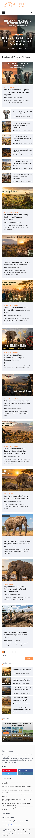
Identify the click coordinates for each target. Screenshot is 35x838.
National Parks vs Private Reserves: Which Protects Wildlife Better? (21, 708)
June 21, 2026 (26, 684)
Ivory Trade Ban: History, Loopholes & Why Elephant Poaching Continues (14, 357)
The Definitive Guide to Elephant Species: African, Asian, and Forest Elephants (17, 41)
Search (4, 655)
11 (11, 652)
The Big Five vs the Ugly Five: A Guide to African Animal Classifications (22, 125)
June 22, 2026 (26, 673)
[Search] (31, 12)
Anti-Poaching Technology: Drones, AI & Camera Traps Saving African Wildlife (17, 403)
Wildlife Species (17, 34)
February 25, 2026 (27, 143)
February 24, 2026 (27, 130)
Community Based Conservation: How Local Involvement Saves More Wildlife (17, 309)
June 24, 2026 (26, 712)
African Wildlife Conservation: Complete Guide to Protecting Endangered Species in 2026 (15, 450)
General (6, 733)
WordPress (5, 836)
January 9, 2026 (27, 116)
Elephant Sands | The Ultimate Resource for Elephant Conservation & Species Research (16, 832)
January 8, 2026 (22, 48)
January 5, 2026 (17, 739)
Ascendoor (20, 834)
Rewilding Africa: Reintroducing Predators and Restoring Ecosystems (16, 217)
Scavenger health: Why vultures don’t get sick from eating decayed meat (22, 176)
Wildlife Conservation (11, 212)
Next (14, 652)
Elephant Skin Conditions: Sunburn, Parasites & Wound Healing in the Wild (15, 589)
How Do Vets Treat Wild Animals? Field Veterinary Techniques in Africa (16, 634)
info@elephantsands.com (13, 825)
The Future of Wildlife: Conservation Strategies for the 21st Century (22, 138)
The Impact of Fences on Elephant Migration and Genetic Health (22, 163)
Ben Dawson (13, 48)
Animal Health (8, 493)
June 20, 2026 (26, 693)
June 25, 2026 (26, 702)
